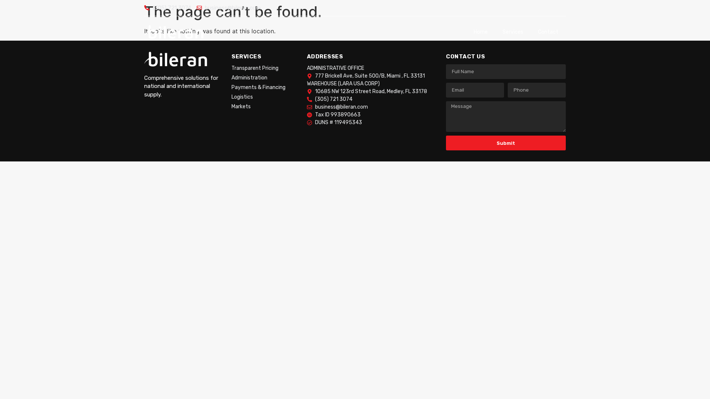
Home (481, 32)
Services (513, 32)
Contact (548, 32)
